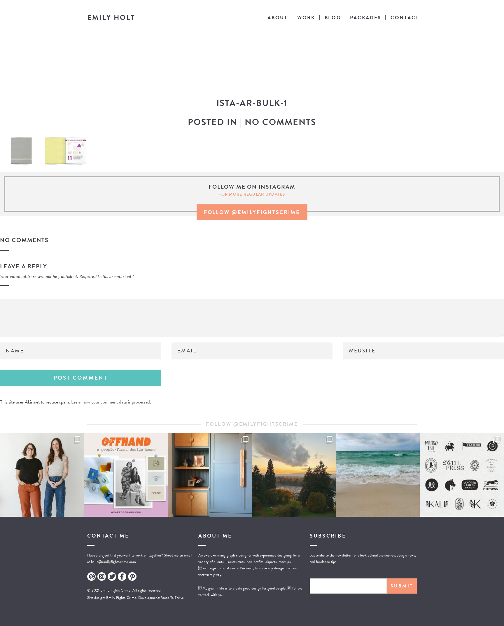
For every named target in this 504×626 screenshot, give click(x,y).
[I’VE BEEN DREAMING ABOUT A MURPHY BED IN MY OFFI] (210, 475)
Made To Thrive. (172, 598)
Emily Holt (111, 17)
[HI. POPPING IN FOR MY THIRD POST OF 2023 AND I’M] (294, 475)
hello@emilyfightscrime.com (113, 562)
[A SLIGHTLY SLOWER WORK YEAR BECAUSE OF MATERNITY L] (462, 475)
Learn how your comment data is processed (110, 402)
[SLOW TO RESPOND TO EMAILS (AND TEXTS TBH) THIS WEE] (378, 475)
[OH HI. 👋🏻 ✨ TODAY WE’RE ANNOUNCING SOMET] (126, 475)
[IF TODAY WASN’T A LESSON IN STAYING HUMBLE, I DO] (42, 475)
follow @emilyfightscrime (252, 212)
